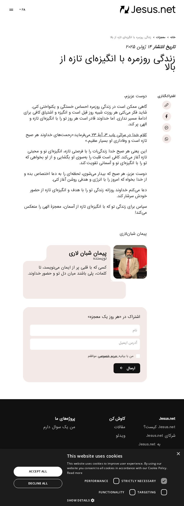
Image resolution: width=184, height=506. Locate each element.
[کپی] (166, 105)
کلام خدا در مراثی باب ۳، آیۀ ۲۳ (118, 135)
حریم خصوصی (108, 356)
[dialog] (92, 477)
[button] (118, 500)
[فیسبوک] (166, 116)
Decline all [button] (38, 483)
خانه (172, 37)
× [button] (178, 454)
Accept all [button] (38, 471)
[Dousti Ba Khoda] (147, 9)
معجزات (160, 37)
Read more (74, 473)
